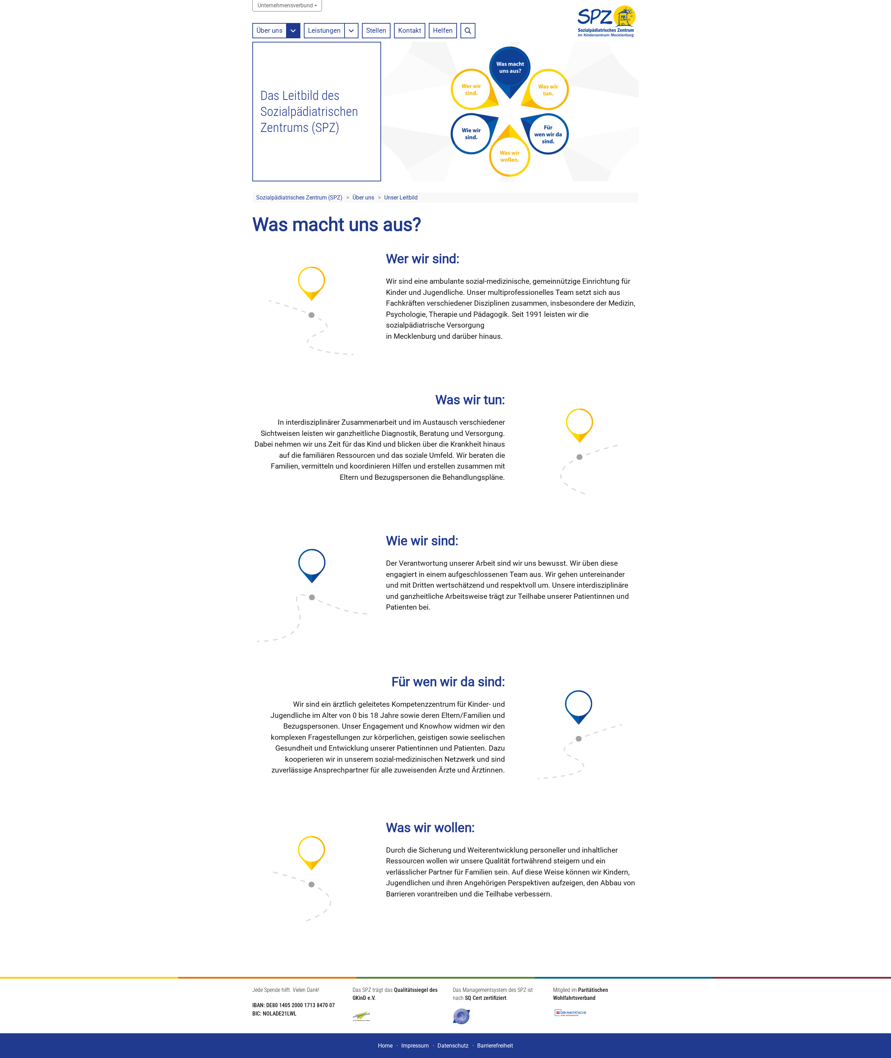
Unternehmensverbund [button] (285, 5)
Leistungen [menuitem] (324, 30)
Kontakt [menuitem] (409, 30)
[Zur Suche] (467, 30)
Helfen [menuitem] (443, 30)
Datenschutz (452, 1045)
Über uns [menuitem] (270, 30)
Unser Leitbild (401, 197)
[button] (293, 30)
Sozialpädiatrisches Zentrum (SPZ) (299, 197)
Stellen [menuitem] (376, 30)
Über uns (363, 197)
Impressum (415, 1045)
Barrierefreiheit (495, 1045)
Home (385, 1045)
